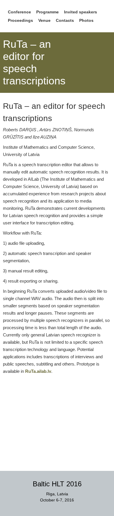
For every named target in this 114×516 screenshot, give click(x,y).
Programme (47, 12)
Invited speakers (80, 12)
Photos (86, 20)
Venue (44, 20)
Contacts (65, 20)
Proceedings (20, 20)
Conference (19, 12)
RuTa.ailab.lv (38, 371)
